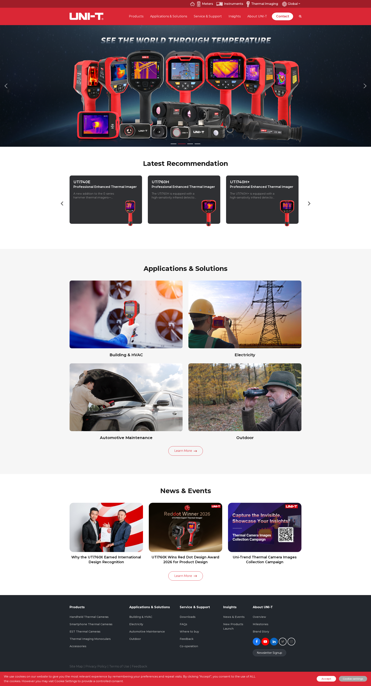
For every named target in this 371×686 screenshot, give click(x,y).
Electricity (245, 355)
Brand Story (261, 631)
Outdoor (245, 437)
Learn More (85, 223)
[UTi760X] (286, 226)
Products (136, 16)
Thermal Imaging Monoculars (90, 639)
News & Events (234, 617)
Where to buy (189, 631)
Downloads (188, 617)
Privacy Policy (96, 666)
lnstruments (233, 4)
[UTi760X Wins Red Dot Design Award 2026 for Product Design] (185, 527)
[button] (6, 86)
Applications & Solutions (168, 16)
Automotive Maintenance (126, 437)
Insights (235, 16)
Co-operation (189, 646)
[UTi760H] (130, 226)
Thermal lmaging (264, 4)
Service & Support (208, 16)
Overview (259, 617)
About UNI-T (257, 16)
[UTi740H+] (208, 226)
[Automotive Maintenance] (126, 397)
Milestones (260, 624)
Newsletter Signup (269, 653)
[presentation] (62, 203)
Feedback (186, 639)
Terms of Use (119, 666)
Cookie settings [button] (353, 678)
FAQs (183, 624)
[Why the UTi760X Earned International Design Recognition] (106, 527)
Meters (207, 4)
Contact (282, 16)
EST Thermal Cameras (85, 631)
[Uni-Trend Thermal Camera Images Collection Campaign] (264, 527)
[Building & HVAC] (126, 314)
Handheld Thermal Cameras (89, 617)
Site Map (76, 666)
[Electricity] (244, 314)
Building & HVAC (126, 355)
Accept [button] (326, 678)
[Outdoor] (244, 397)
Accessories (78, 646)
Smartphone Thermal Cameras (91, 624)
